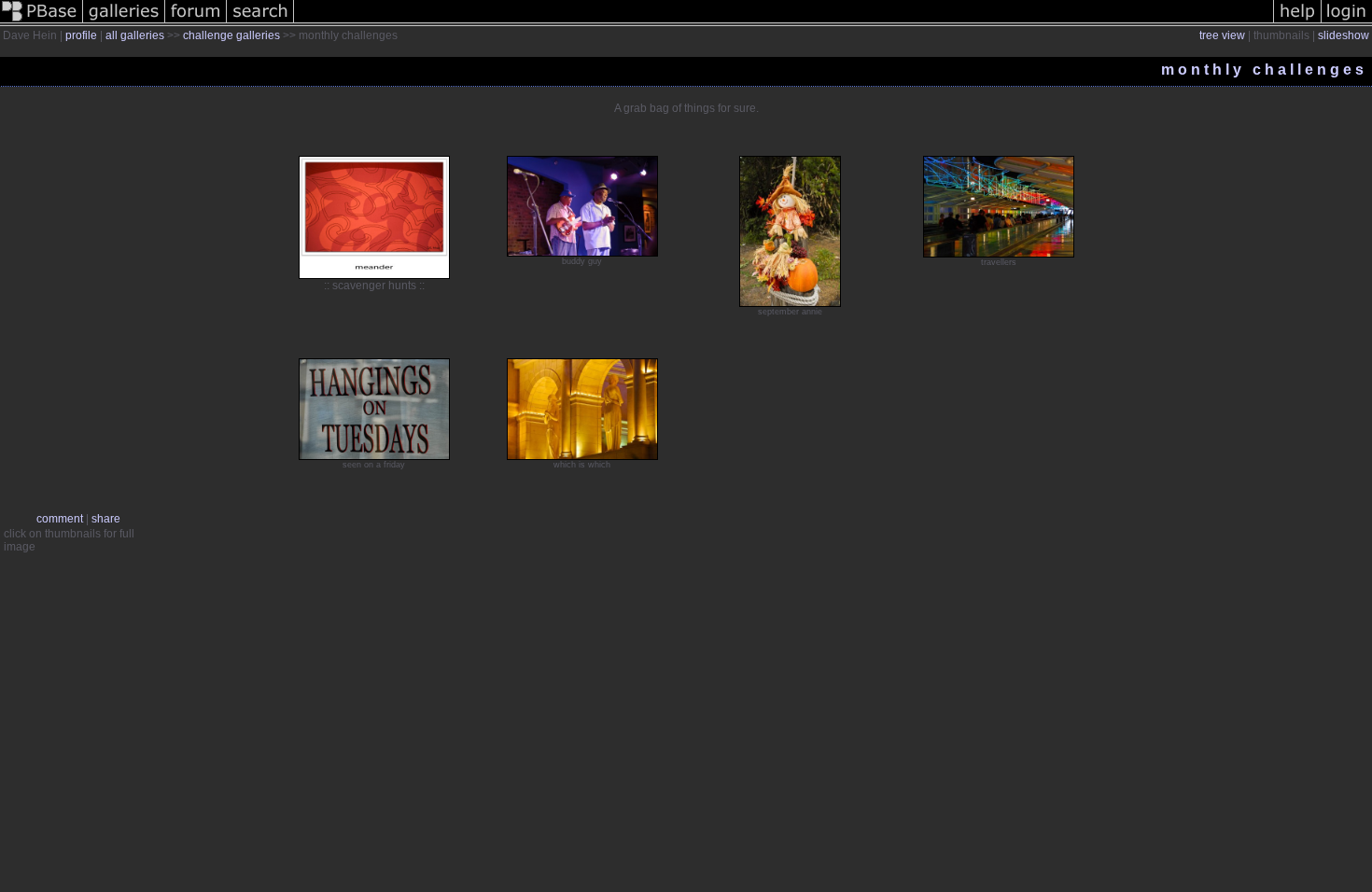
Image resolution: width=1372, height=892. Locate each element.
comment (59, 518)
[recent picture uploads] (124, 22)
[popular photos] (783, 22)
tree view (1222, 35)
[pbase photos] (41, 22)
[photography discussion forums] (196, 22)
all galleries (134, 35)
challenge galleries (231, 35)
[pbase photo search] (260, 22)
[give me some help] (1297, 22)
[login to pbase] (1347, 22)
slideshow (1343, 35)
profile (81, 35)
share (105, 518)
